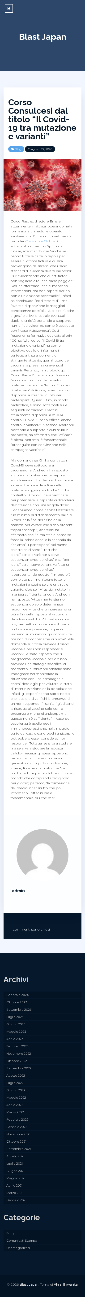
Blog (18, 149)
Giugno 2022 (15, 1090)
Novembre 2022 (18, 1053)
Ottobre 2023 (16, 1002)
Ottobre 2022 (16, 1061)
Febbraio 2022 (17, 1119)
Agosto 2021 (15, 1156)
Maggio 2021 (15, 1178)
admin (18, 890)
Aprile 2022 (14, 1105)
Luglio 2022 (14, 1083)
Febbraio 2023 (17, 1046)
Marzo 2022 (15, 1112)
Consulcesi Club (38, 241)
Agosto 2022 (15, 1075)
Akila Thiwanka (66, 1284)
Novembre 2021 (18, 1134)
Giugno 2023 (16, 1024)
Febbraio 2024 (17, 995)
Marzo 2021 (14, 1193)
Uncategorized (18, 1248)
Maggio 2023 (16, 1031)
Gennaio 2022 (16, 1127)
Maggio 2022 (16, 1097)
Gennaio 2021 (16, 1200)
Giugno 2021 (15, 1171)
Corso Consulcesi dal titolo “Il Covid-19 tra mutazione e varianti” (42, 119)
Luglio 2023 (15, 1017)
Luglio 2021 (14, 1163)
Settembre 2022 (18, 1068)
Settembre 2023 (19, 1009)
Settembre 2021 (18, 1149)
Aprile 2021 (14, 1185)
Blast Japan (42, 37)
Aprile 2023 (14, 1039)
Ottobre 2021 (16, 1141)
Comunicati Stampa (21, 1240)
